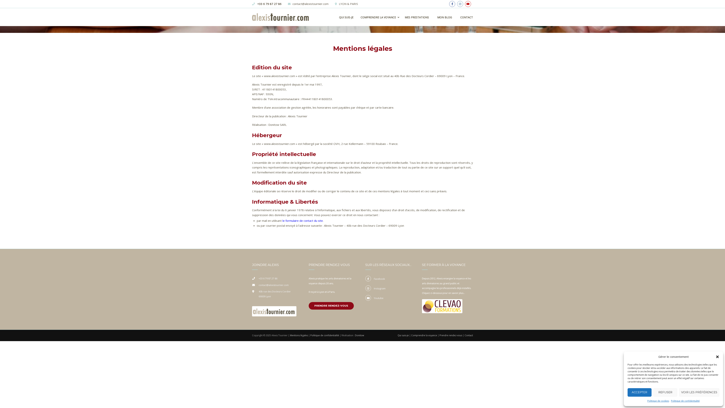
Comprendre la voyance (424, 335)
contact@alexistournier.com (310, 4)
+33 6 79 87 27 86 (269, 4)
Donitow (359, 335)
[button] (717, 357)
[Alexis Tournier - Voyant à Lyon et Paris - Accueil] (273, 310)
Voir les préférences (699, 392)
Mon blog (444, 17)
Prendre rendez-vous (331, 305)
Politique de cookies (658, 401)
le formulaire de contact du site (302, 221)
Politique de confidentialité (685, 401)
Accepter (639, 392)
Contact (466, 17)
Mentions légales (299, 335)
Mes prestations (417, 17)
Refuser (665, 392)
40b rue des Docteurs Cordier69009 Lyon (275, 294)
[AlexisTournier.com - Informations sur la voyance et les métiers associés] (280, 19)
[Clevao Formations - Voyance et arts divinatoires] (441, 305)
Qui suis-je (346, 17)
